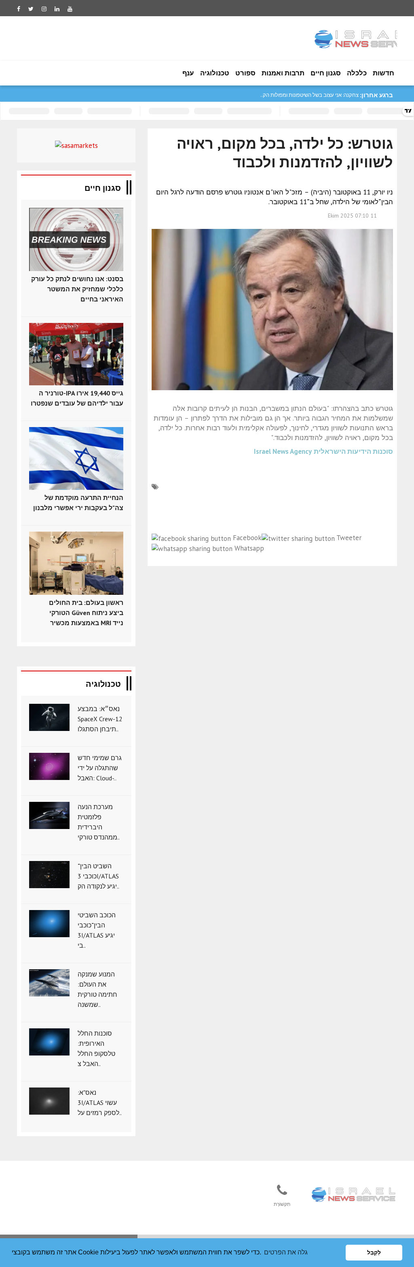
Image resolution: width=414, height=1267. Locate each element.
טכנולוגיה (214, 72)
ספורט (245, 72)
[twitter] (31, 9)
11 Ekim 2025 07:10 (352, 215)
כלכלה (357, 72)
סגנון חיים (325, 72)
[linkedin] (57, 9)
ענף (188, 72)
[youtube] (70, 9)
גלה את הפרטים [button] (286, 1252)
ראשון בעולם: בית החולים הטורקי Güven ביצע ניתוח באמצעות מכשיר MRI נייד (86, 612)
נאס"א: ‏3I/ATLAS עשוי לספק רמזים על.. (100, 1102)
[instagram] (44, 9)
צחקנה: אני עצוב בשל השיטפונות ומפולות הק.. (309, 95)
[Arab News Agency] (354, 1194)
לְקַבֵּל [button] (374, 1252)
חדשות (383, 72)
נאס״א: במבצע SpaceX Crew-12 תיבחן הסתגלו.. (100, 719)
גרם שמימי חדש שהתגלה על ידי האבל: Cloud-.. (100, 768)
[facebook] (18, 9)
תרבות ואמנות (283, 72)
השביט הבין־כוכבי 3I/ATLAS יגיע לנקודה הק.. (98, 876)
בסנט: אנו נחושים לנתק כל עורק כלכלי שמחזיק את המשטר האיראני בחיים (77, 289)
